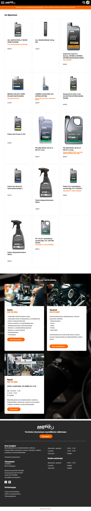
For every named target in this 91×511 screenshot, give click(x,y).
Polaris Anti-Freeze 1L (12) (16, 134)
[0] (88, 2)
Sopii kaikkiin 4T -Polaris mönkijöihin (72, 191)
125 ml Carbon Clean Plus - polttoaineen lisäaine (45, 99)
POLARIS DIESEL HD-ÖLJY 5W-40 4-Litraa (72, 149)
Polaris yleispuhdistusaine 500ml (16, 253)
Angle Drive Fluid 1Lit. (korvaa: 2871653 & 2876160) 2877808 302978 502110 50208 (73, 56)
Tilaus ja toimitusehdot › (12, 492)
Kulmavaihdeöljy (67, 60)
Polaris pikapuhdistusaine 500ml (44, 201)
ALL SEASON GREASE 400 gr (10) (44, 41)
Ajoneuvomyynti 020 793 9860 (14, 470)
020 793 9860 (12, 382)
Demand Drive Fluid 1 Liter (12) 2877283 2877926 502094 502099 (73, 96)
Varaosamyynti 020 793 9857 (14, 473)
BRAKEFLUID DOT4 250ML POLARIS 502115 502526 (16, 95)
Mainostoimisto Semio (45, 508)
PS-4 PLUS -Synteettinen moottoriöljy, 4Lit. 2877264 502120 (44, 240)
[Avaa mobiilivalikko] (2, 2)
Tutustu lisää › (14, 409)
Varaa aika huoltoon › (16, 339)
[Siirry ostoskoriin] (88, 2)
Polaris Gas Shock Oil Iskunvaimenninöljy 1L (15, 187)
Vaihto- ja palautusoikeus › (13, 494)
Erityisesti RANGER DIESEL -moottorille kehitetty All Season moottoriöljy (73, 152)
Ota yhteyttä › (46, 436)
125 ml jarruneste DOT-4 (13, 98)
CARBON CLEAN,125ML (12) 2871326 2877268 (44, 95)
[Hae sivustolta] (84, 2)
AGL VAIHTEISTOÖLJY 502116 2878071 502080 (17, 41)
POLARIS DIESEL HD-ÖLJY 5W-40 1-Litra (44, 149)
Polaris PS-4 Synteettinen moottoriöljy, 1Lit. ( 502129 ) (72, 187)
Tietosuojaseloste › (10, 496)
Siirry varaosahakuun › (58, 346)
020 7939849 (13, 475)
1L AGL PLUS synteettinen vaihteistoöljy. (17, 44)
